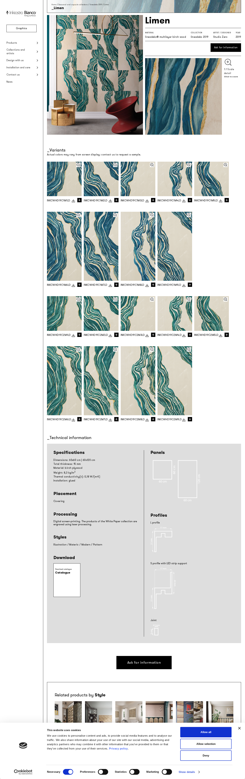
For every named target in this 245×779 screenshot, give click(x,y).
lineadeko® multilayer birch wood (165, 37)
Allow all (206, 732)
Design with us (15, 60)
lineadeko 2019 (96, 4)
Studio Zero (220, 37)
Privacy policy (118, 748)
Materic (74, 544)
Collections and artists (15, 51)
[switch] (103, 772)
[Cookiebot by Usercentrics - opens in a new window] (23, 772)
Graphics (21, 28)
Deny (206, 755)
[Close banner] (239, 728)
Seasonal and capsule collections (73, 4)
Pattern (97, 544)
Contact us (13, 74)
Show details (187, 771)
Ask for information (226, 47)
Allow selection (206, 743)
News (9, 82)
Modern (85, 544)
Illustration (60, 544)
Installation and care (18, 67)
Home (53, 4)
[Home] (21, 16)
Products (11, 43)
